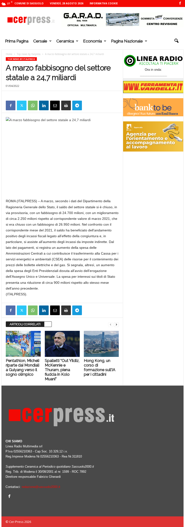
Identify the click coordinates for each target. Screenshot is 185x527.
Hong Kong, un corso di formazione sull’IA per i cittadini (99, 367)
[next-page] (116, 324)
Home (9, 54)
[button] (176, 41)
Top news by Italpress (28, 54)
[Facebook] (180, 3)
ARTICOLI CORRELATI (25, 324)
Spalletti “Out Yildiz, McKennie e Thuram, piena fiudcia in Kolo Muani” (62, 369)
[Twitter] (21, 105)
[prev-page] (110, 324)
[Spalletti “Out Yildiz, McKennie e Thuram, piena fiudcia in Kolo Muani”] (62, 344)
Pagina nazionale (127, 41)
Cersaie (40, 41)
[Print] (66, 105)
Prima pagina (16, 41)
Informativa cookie (104, 3)
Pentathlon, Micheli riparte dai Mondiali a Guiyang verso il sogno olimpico (22, 367)
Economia (92, 41)
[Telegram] (77, 105)
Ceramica (65, 41)
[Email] (55, 105)
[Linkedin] (44, 105)
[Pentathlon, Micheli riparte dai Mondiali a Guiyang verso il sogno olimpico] (23, 344)
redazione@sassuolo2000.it (41, 487)
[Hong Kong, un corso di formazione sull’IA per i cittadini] (101, 344)
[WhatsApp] (33, 105)
